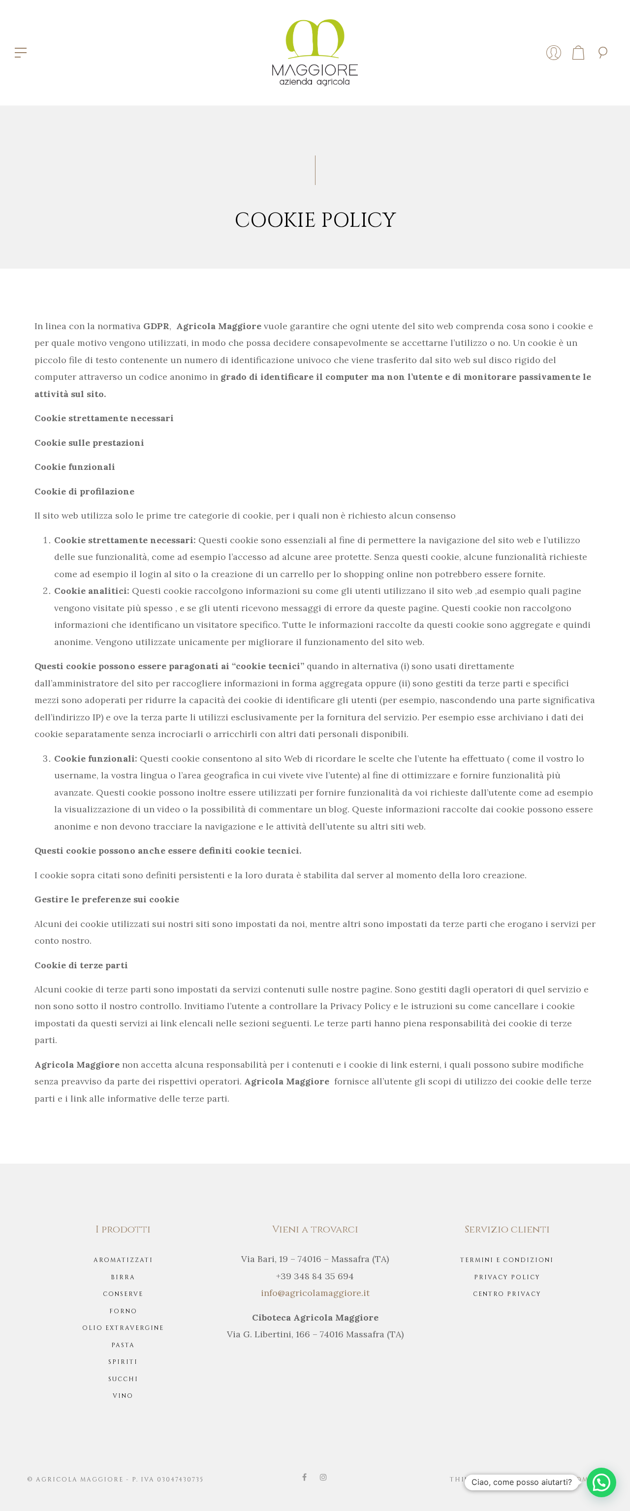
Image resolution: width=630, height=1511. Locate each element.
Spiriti (123, 1362)
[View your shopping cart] (578, 52)
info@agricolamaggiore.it (315, 1292)
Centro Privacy (507, 1294)
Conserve (123, 1294)
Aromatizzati (123, 1260)
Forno (123, 1311)
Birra (123, 1277)
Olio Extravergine (123, 1328)
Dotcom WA (578, 1479)
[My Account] (553, 52)
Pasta (123, 1345)
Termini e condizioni (507, 1260)
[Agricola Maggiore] (315, 52)
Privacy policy (507, 1277)
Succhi (123, 1379)
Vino (123, 1396)
